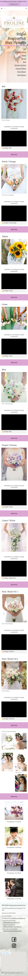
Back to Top (14, 154)
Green (24, 59)
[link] (14, 140)
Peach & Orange (20, 52)
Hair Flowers (21, 75)
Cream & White (21, 68)
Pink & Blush (21, 72)
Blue (24, 62)
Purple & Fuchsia (20, 65)
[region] (14, 3)
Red (24, 49)
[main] (14, 39)
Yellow (23, 55)
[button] (1, 8)
